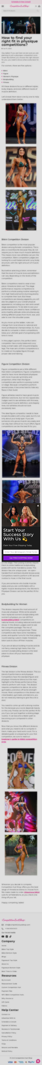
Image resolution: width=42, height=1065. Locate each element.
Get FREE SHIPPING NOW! (21, 558)
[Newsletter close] (38, 506)
